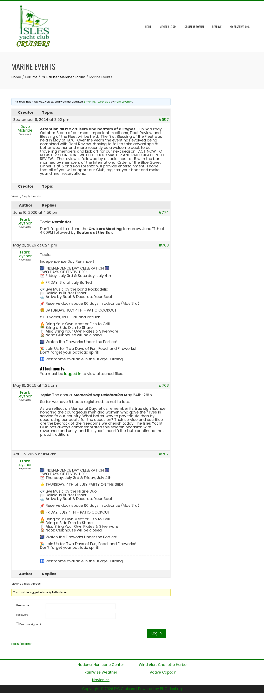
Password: (22, 615)
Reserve (217, 26)
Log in (15, 644)
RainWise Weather (101, 672)
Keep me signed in (30, 624)
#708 (164, 385)
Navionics (101, 679)
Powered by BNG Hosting (160, 688)
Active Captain (163, 672)
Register (26, 644)
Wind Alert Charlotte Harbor (163, 664)
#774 (163, 212)
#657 (163, 119)
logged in (72, 373)
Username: (23, 605)
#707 (164, 454)
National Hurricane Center (101, 664)
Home (148, 26)
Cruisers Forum (194, 26)
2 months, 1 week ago (97, 101)
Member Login (168, 26)
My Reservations (240, 26)
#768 (164, 245)
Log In (156, 633)
